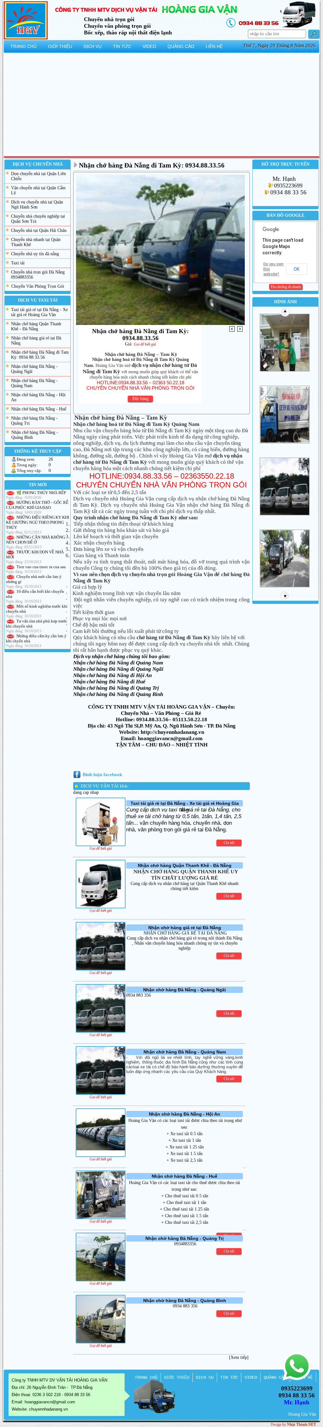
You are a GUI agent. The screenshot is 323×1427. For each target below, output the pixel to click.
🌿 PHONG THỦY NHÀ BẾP (41, 492)
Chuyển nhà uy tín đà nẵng (35, 253)
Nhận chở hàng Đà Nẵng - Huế (38, 409)
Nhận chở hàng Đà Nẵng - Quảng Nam (34, 383)
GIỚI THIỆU (176, 1377)
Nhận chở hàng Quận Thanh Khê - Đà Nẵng (36, 326)
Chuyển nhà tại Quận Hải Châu (39, 230)
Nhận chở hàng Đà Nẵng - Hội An (38, 397)
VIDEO (250, 1377)
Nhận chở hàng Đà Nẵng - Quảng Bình (34, 435)
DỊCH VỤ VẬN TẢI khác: (105, 786)
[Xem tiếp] (239, 1357)
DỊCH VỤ (205, 1377)
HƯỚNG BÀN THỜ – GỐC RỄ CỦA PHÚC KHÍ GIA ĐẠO (37, 505)
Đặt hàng (140, 398)
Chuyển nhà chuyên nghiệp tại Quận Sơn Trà (38, 219)
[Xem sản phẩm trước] (232, 329)
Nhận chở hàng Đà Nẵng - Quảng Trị (34, 421)
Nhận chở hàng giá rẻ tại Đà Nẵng (36, 340)
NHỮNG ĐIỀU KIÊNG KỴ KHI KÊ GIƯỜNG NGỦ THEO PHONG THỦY (37, 522)
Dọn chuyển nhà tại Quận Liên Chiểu (38, 176)
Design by (293, 1424)
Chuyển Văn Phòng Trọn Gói (37, 286)
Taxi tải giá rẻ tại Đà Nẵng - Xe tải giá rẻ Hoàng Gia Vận (39, 312)
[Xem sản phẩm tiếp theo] (240, 329)
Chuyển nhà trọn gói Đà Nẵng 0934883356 (38, 275)
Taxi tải (18, 263)
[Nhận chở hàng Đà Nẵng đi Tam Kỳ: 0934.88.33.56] (160, 323)
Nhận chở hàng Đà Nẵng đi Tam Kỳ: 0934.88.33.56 (40, 355)
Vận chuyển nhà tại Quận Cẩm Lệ (38, 190)
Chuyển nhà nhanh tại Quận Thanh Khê (36, 242)
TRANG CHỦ (146, 1377)
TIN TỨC (229, 1377)
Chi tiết (229, 842)
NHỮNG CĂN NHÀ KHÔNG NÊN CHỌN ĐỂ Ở (35, 540)
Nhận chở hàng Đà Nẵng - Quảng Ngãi (34, 369)
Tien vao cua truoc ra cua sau (41, 566)
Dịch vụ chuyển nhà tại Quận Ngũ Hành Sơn (37, 204)
